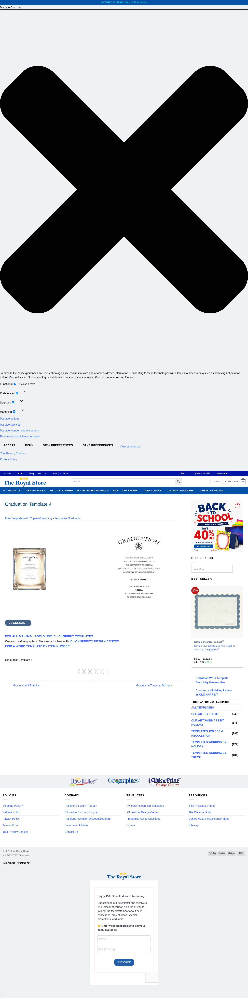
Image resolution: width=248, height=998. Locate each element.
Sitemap (194, 825)
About (20, 473)
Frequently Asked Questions (143, 818)
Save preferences (98, 445)
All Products (11, 490)
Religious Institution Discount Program (88, 818)
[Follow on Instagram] (234, 473)
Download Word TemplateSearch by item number (212, 680)
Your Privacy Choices (13, 453)
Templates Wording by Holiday (208, 744)
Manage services (10, 424)
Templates (7, 473)
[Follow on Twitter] (237, 473)
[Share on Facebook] (81, 671)
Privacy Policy (8, 459)
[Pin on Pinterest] (99, 671)
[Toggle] (241, 714)
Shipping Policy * (13, 805)
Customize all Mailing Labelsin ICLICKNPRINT (214, 692)
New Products (35, 490)
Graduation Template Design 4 (154, 685)
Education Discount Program (82, 812)
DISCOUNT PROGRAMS (180, 490)
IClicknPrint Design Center (142, 812)
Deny (29, 445)
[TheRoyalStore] (33, 481)
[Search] (229, 568)
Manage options (9, 418)
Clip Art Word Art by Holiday (207, 722)
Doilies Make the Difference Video (209, 818)
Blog (31, 473)
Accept (9, 445)
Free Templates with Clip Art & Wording (28, 518)
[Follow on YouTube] (244, 473)
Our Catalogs (152, 490)
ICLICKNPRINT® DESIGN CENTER (94, 641)
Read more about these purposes (20, 436)
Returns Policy (11, 812)
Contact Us (71, 831)
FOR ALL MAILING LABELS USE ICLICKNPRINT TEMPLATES (49, 636)
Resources (42, 473)
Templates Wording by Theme (208, 755)
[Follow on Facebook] (231, 473)
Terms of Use (10, 825)
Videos (131, 825)
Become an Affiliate (76, 825)
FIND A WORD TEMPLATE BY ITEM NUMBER (37, 646)
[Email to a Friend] (93, 671)
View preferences (58, 445)
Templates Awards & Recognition (207, 733)
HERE (133, 2)
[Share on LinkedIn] (105, 671)
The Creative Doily (200, 812)
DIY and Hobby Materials (93, 490)
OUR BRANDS (129, 490)
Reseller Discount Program (81, 805)
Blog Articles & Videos (202, 805)
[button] (124, 190)
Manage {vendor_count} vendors (19, 430)
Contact (64, 473)
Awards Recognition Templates (145, 805)
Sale (116, 490)
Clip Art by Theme (205, 714)
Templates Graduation (68, 518)
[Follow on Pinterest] (241, 473)
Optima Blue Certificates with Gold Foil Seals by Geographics (214, 648)
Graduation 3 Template (26, 685)
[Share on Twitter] (87, 671)
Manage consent (17, 863)
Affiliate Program (212, 490)
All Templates (202, 707)
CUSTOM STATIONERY (61, 490)
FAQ (55, 473)
